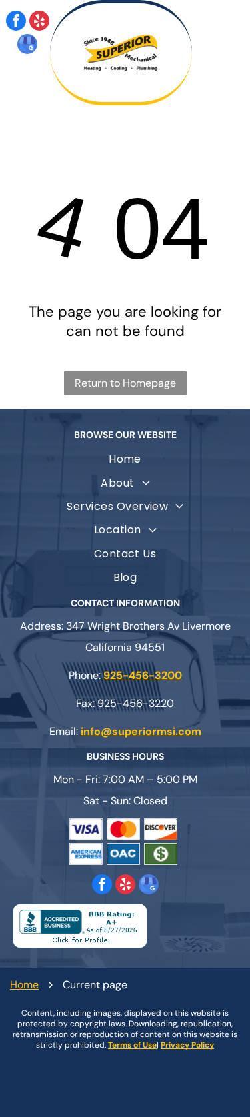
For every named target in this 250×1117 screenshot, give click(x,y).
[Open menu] (224, 53)
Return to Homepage (125, 383)
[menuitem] (125, 459)
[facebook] (16, 22)
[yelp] (39, 22)
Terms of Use (132, 1045)
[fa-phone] (39, 91)
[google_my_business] (27, 45)
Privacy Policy (187, 1045)
